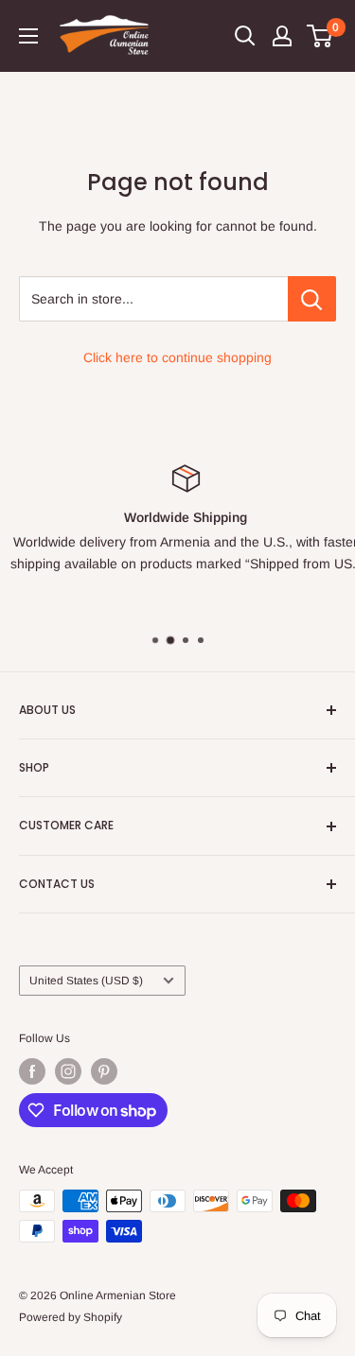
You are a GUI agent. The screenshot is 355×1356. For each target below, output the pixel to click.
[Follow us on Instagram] (68, 1071)
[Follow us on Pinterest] (104, 1071)
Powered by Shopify (70, 1317)
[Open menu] (28, 35)
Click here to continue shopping (177, 357)
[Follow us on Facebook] (32, 1071)
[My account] (282, 36)
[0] (320, 36)
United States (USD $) (86, 980)
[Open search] (245, 36)
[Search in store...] (312, 299)
